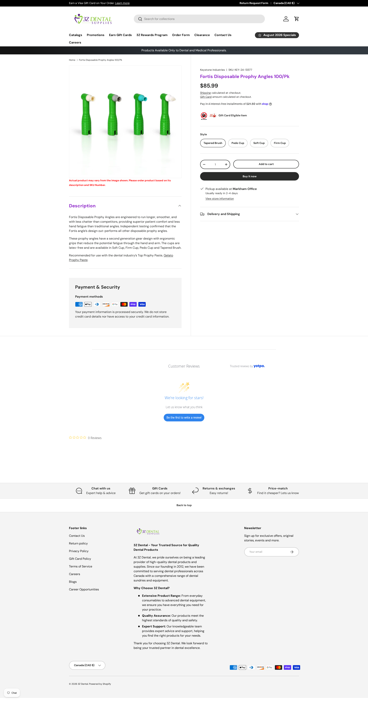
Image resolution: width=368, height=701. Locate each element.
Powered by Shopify (100, 683)
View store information (219, 198)
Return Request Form (254, 3)
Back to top (184, 505)
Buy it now (250, 176)
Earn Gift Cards (120, 35)
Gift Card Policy (80, 559)
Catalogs (75, 35)
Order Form (181, 35)
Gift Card (206, 97)
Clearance (202, 35)
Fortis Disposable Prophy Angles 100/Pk (100, 60)
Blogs (73, 582)
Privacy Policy (79, 551)
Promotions (95, 35)
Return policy (78, 543)
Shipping (205, 92)
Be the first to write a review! (184, 417)
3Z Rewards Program (152, 35)
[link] (85, 438)
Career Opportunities (84, 589)
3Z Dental (83, 683)
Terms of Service (80, 566)
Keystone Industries (212, 69)
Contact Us (223, 35)
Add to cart (266, 164)
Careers (75, 42)
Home (72, 60)
